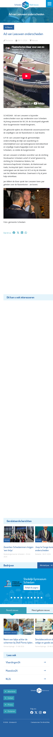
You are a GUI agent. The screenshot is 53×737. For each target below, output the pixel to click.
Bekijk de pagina (31, 587)
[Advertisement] (26, 266)
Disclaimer (11, 711)
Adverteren (11, 691)
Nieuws (9, 27)
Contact (10, 698)
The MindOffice (45, 722)
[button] (11, 597)
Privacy (10, 705)
